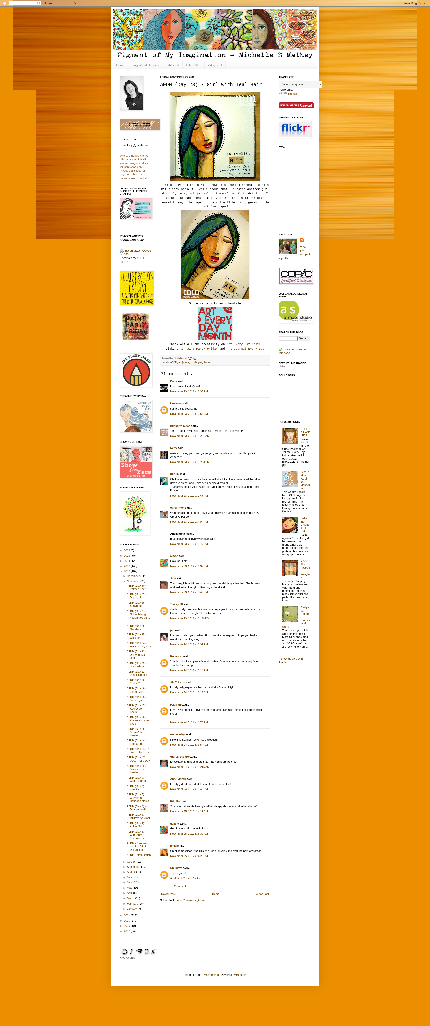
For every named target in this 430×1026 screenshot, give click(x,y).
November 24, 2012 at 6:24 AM (189, 722)
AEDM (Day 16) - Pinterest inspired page (139, 720)
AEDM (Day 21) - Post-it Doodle (137, 673)
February (133, 903)
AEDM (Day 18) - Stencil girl (137, 699)
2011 (127, 915)
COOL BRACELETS (305, 432)
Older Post (262, 894)
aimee (174, 556)
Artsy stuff (215, 65)
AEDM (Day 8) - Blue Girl (136, 788)
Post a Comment (176, 886)
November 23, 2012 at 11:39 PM (189, 618)
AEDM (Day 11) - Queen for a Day (138, 759)
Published (172, 65)
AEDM (173, 362)
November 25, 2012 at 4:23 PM (189, 856)
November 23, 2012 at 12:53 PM (189, 462)
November (133, 581)
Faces (207, 362)
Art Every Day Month (244, 344)
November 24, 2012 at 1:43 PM (189, 789)
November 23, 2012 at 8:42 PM (189, 592)
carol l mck (177, 507)
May (130, 888)
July (130, 877)
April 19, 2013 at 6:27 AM (185, 878)
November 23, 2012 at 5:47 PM (189, 544)
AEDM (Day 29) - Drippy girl (137, 596)
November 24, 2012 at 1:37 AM (189, 644)
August (131, 872)
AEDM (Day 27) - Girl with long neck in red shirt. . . (139, 616)
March (131, 898)
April (130, 893)
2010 (127, 920)
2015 (127, 555)
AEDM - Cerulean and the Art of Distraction (137, 846)
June (130, 882)
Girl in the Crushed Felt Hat (305, 525)
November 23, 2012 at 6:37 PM (189, 566)
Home (120, 65)
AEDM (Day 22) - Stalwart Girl (137, 665)
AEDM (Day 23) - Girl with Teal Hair (137, 655)
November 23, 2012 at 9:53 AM (189, 413)
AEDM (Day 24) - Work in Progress (139, 645)
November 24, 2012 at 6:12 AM (189, 692)
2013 (127, 566)
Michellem (179, 358)
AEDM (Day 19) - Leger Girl (137, 690)
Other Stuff (193, 65)
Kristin (174, 474)
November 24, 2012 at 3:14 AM (189, 670)
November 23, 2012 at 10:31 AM (189, 436)
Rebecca (176, 656)
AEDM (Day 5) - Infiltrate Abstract (138, 816)
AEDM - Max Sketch (139, 855)
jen (172, 630)
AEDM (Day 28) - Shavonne (137, 604)
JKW (173, 578)
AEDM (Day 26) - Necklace (137, 627)
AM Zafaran (177, 682)
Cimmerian (213, 974)
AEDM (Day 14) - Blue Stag (137, 742)
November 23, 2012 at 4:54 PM (189, 521)
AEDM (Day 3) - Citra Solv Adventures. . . (137, 835)
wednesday (177, 734)
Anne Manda (178, 779)
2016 (127, 550)
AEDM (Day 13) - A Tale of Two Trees (139, 750)
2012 (127, 571)
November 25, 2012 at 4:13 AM (189, 811)
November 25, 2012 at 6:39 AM (189, 833)
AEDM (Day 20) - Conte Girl (137, 681)
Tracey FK (176, 604)
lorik (173, 845)
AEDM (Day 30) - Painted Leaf (137, 587)
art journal (183, 362)
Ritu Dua (175, 801)
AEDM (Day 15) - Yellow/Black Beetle (137, 732)
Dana (173, 381)
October (132, 861)
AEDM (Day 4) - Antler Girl (136, 825)
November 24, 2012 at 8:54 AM (189, 744)
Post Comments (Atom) (191, 900)
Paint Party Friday (201, 348)
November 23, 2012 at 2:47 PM (189, 495)
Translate (293, 93)
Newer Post (168, 894)
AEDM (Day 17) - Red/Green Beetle (137, 709)
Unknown (176, 403)
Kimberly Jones (180, 426)
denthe (174, 823)
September (134, 866)
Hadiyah (175, 704)
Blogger (241, 974)
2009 (127, 925)
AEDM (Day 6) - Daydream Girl (137, 808)
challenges (196, 362)
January (132, 908)
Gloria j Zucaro (179, 756)
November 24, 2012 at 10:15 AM (189, 767)
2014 (127, 560)
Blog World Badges (145, 65)
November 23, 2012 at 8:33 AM (189, 391)
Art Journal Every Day (245, 348)
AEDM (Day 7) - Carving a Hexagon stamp (138, 798)
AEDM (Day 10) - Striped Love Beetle (137, 769)
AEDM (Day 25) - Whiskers (137, 636)
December (133, 576)
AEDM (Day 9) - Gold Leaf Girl (137, 779)
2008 (127, 931)
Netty (173, 448)
